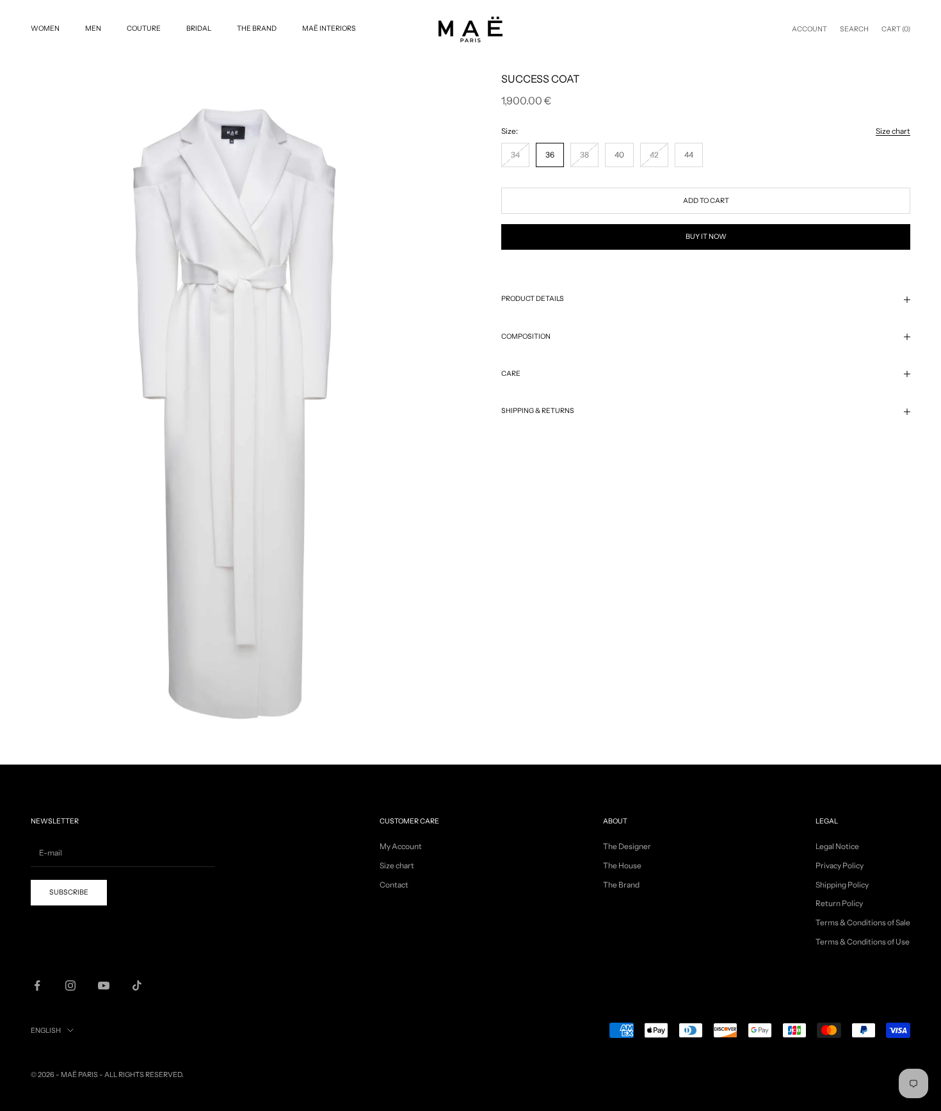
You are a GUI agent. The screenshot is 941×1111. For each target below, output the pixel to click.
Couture (144, 28)
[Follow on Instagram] (70, 985)
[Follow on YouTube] (103, 985)
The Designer (627, 846)
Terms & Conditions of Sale (863, 922)
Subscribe (799, 1060)
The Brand (257, 28)
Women (45, 28)
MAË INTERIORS (329, 28)
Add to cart (706, 201)
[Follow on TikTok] (137, 985)
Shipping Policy (842, 884)
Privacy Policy (840, 865)
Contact (394, 884)
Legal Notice (837, 846)
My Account (401, 846)
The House (622, 865)
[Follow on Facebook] (37, 985)
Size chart (893, 131)
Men (93, 28)
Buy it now (706, 236)
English (46, 1030)
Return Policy (839, 903)
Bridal (198, 28)
